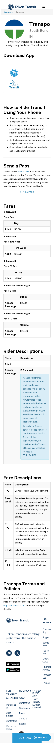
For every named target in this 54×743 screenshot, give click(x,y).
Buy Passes (27, 737)
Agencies (8, 12)
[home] (22, 7)
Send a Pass (23, 171)
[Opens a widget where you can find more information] (40, 738)
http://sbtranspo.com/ (13, 605)
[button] (43, 6)
